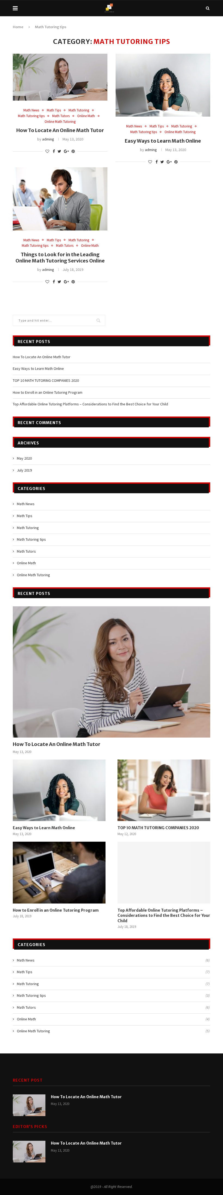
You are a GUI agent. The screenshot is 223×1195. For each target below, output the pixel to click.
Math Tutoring (79, 110)
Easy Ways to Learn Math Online (163, 141)
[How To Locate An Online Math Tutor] (111, 672)
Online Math (86, 116)
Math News (31, 110)
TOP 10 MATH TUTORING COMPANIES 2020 (46, 380)
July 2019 (24, 470)
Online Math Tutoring (60, 122)
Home (18, 27)
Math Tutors (61, 116)
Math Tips (54, 110)
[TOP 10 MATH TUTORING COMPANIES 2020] (163, 790)
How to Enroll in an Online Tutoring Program (47, 392)
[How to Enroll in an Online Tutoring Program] (59, 872)
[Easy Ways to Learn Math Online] (59, 790)
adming (48, 139)
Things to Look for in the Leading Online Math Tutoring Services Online (60, 257)
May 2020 (24, 458)
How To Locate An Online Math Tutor (60, 130)
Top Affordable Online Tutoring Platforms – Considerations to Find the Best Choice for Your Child (90, 404)
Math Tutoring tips (31, 116)
